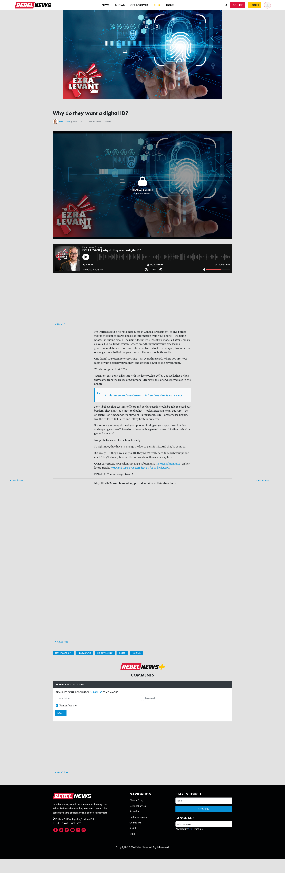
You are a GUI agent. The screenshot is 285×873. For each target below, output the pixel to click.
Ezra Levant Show (63, 653)
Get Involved (139, 5)
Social (132, 828)
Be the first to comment (100, 121)
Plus (157, 5)
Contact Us (135, 822)
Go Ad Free (17, 480)
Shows (120, 5)
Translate (198, 829)
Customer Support (138, 817)
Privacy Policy (136, 800)
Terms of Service (137, 806)
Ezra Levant (64, 121)
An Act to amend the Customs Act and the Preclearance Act (143, 395)
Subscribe (134, 811)
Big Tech (122, 653)
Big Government (104, 653)
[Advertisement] (21, 432)
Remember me (68, 705)
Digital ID (137, 653)
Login (132, 833)
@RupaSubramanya (168, 463)
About (170, 5)
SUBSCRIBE (96, 692)
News (105, 5)
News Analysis (84, 653)
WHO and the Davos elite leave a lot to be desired (139, 467)
